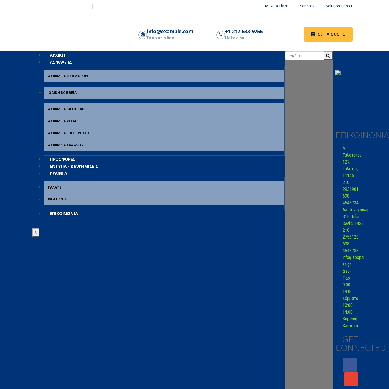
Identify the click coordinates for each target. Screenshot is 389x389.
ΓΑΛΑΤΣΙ (55, 187)
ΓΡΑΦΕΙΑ (58, 173)
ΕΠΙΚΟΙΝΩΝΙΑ (64, 213)
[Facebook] (350, 365)
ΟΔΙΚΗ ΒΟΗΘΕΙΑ (62, 92)
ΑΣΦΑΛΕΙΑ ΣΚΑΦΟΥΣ (66, 144)
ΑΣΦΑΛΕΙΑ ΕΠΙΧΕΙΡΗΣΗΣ (69, 133)
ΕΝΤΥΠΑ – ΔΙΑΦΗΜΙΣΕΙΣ (74, 166)
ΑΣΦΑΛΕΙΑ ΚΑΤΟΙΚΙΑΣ (66, 109)
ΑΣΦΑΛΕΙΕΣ (61, 62)
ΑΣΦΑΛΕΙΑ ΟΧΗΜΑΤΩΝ (68, 76)
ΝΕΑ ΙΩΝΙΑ (57, 199)
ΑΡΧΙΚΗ (57, 55)
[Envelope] (351, 379)
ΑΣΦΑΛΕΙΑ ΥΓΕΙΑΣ (63, 121)
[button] (328, 34)
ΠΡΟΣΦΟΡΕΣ (62, 159)
